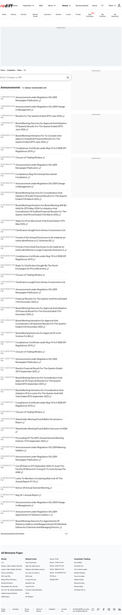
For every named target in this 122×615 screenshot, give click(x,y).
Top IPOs (7, 576)
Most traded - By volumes (9, 586)
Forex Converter (79, 576)
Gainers (58, 14)
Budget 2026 (54, 579)
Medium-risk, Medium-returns (35, 569)
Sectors (23, 14)
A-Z (2, 563)
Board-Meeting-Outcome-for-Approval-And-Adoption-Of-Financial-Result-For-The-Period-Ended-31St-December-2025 (41, 311)
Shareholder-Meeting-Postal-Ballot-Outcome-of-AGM (41, 428)
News (50, 5)
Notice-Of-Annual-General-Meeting (32, 488)
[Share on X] (98, 610)
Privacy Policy (27, 610)
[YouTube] (114, 610)
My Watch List (78, 566)
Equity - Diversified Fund (58, 573)
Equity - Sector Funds (57, 566)
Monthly (19, 566)
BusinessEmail (82, 5)
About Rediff (3, 610)
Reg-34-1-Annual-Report (27, 495)
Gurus (94, 5)
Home (15, 5)
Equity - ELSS (54, 559)
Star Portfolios (89, 15)
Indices (13, 14)
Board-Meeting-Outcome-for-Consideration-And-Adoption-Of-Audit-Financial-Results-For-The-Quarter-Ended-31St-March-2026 (41, 196)
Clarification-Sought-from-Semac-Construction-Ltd (40, 230)
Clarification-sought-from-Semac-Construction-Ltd (40, 282)
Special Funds (30, 583)
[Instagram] (109, 610)
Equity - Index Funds (56, 562)
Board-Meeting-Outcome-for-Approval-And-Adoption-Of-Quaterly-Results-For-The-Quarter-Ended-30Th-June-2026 (41, 126)
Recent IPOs (5, 580)
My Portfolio (102, 15)
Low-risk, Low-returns (32, 573)
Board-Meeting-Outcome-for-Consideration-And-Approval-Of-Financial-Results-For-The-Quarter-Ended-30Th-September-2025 (39, 380)
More (111, 5)
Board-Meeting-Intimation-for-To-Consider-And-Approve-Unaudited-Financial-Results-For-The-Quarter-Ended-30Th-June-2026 (38, 138)
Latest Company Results (9, 593)
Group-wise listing (7, 573)
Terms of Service (39, 610)
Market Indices (79, 580)
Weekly (13, 566)
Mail (41, 5)
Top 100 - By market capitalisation (12, 590)
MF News (53, 576)
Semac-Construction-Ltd (35, 88)
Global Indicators (79, 573)
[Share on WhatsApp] (93, 610)
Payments (27, 5)
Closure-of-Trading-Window (29, 157)
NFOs (27, 593)
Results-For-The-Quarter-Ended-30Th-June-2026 (38, 116)
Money (65, 5)
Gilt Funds (28, 576)
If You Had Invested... (81, 569)
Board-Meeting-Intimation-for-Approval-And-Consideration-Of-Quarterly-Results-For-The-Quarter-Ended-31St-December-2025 (41, 323)
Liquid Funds (29, 586)
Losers (68, 14)
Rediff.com (81, 609)
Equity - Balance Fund (57, 569)
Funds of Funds (30, 580)
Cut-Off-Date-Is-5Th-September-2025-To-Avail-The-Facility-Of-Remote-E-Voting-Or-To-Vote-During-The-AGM (40, 469)
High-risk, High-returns (32, 566)
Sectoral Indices (79, 583)
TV (102, 5)
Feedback (52, 609)
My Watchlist (115, 15)
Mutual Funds (35, 15)
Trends (78, 14)
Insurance (47, 14)
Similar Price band (7, 583)
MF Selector (29, 597)
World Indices (78, 586)
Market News (5, 597)
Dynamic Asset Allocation (33, 590)
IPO (2, 576)
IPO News (13, 580)
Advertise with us (79, 590)
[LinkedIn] (119, 610)
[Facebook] (103, 610)
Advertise (15, 609)
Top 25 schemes (30, 563)
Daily (8, 566)
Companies (11, 70)
